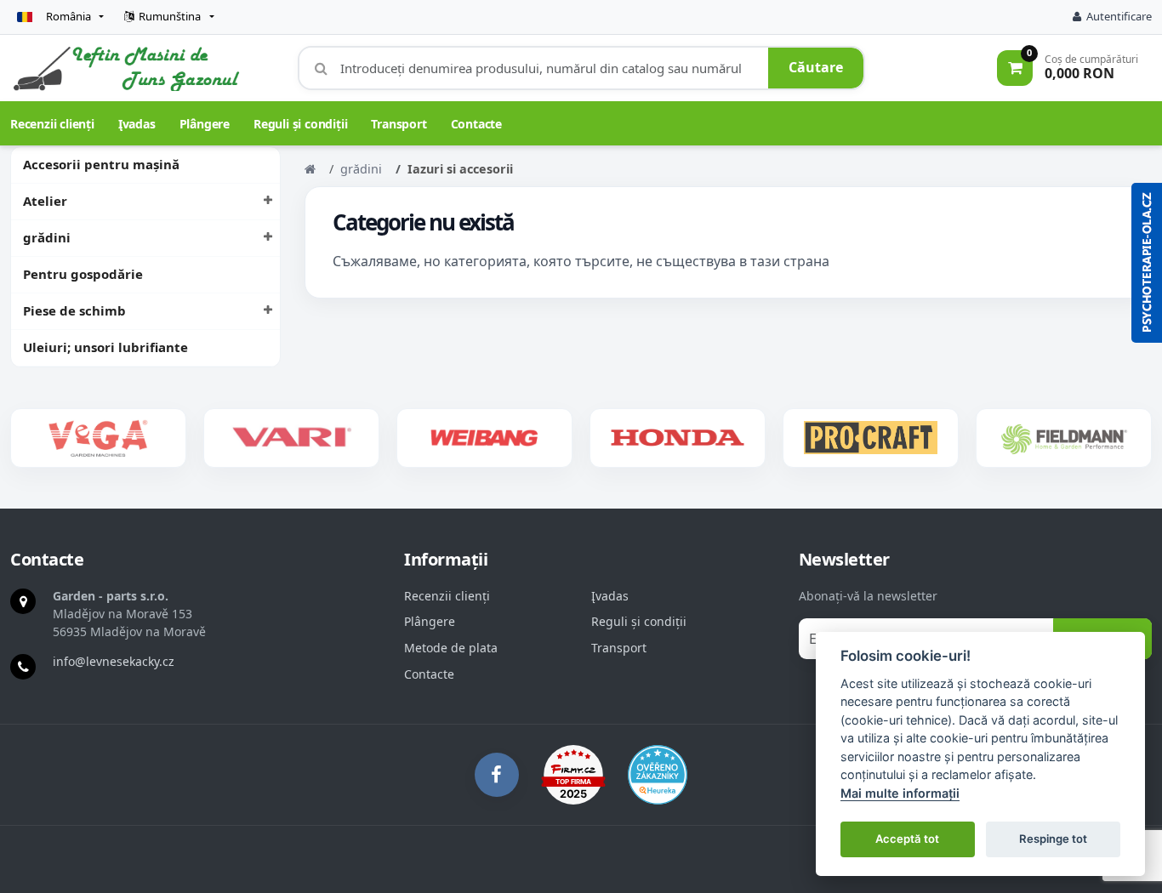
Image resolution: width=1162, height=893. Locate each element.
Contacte (476, 124)
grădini (47, 237)
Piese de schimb (74, 310)
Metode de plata (451, 648)
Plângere (204, 124)
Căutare (816, 67)
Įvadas (137, 124)
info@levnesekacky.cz (113, 661)
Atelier (45, 200)
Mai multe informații (900, 793)
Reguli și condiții (300, 124)
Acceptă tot (907, 838)
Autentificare (1119, 16)
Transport (398, 124)
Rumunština (170, 16)
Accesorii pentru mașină (101, 164)
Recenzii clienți (52, 124)
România (68, 16)
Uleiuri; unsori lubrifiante (105, 346)
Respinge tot (1053, 838)
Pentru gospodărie (83, 273)
